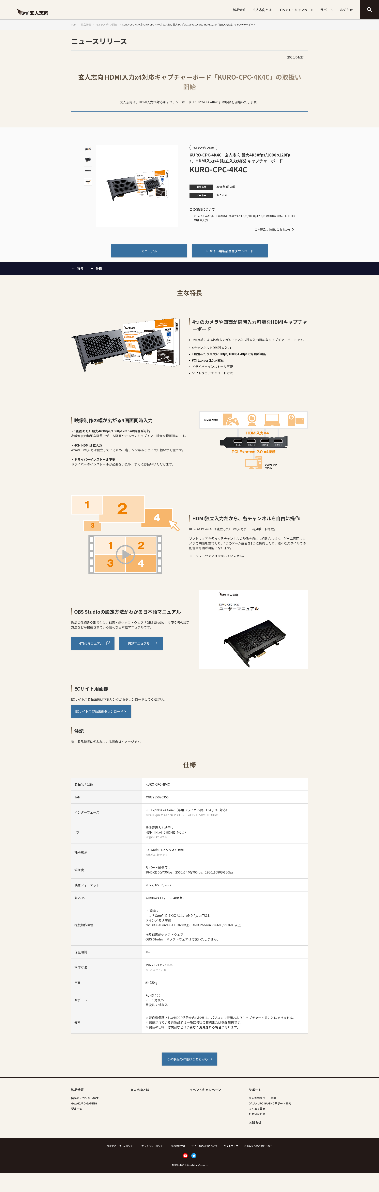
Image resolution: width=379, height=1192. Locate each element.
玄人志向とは (262, 9)
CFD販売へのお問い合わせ (258, 1146)
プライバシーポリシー (153, 1146)
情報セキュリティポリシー (121, 1146)
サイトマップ (231, 1146)
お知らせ (346, 9)
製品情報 (239, 9)
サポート (326, 9)
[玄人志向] (32, 16)
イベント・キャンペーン (296, 9)
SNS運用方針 (178, 1146)
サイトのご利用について (204, 1146)
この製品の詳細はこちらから (273, 229)
